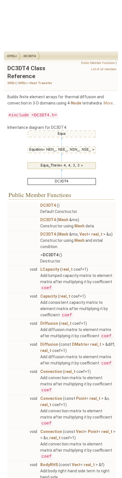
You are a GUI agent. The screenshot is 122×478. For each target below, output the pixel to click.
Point (81, 398)
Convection (51, 371)
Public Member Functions (98, 63)
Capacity (48, 296)
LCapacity (49, 269)
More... (109, 103)
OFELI (11, 56)
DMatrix (79, 344)
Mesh (63, 219)
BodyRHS (49, 464)
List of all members (104, 69)
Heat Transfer (41, 83)
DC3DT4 (30, 56)
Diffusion (49, 323)
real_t (96, 234)
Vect (83, 234)
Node (76, 103)
